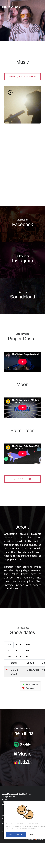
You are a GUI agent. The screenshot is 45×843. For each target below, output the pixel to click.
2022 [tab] (9, 650)
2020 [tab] (27, 650)
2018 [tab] (18, 656)
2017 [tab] (27, 656)
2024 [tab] (18, 644)
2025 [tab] (9, 644)
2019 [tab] (9, 656)
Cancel (31, 834)
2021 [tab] (18, 650)
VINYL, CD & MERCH (22, 76)
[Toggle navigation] (5, 15)
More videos (22, 479)
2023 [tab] (27, 644)
